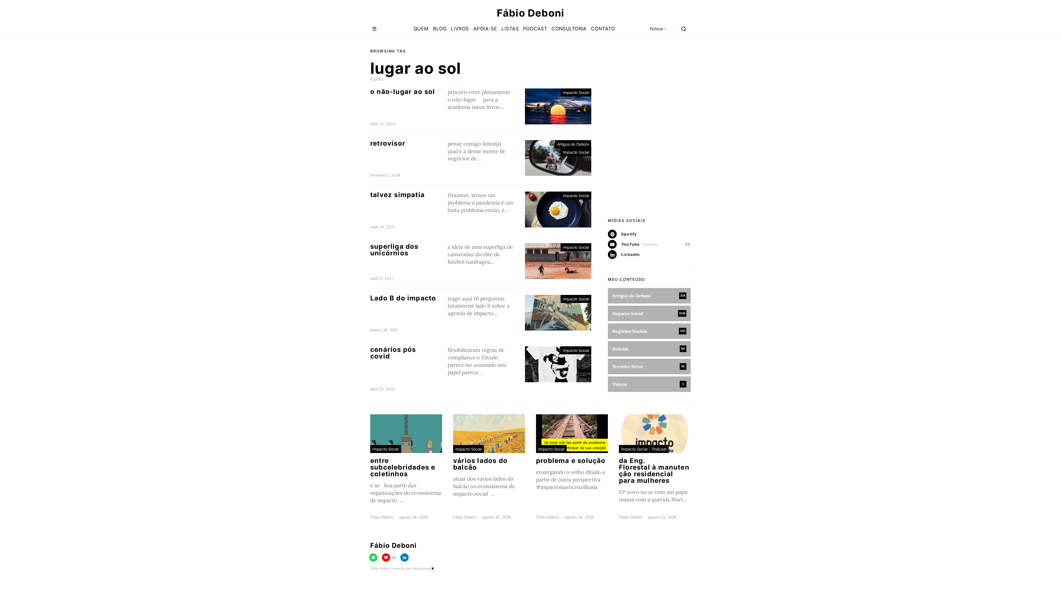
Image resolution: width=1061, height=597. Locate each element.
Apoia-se (485, 29)
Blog (440, 29)
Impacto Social (576, 92)
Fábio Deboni (530, 13)
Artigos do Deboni (573, 144)
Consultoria (569, 29)
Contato (603, 29)
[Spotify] (373, 557)
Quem (421, 29)
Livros (460, 29)
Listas (510, 29)
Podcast (535, 29)
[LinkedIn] (404, 557)
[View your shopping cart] (374, 29)
